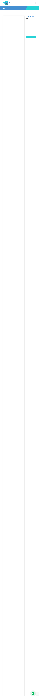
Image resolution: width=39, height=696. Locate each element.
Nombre (27, 18)
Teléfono (27, 26)
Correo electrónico (29, 22)
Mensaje (27, 30)
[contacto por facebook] (35, 3)
